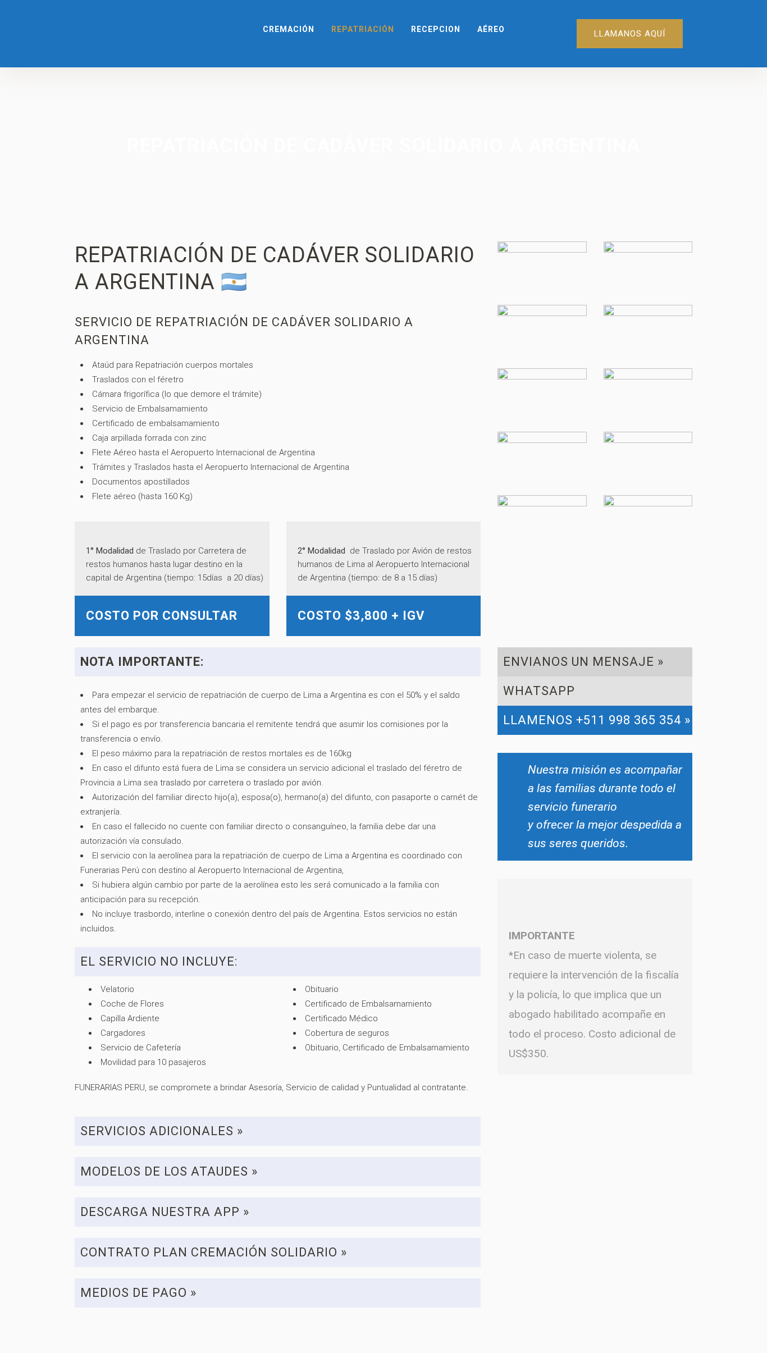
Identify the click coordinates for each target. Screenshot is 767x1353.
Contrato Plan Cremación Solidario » (213, 1252)
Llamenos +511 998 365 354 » (597, 720)
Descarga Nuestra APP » (164, 1212)
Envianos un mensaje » (583, 662)
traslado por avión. (288, 783)
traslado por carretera (202, 783)
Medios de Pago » (138, 1293)
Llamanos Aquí (629, 34)
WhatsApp (539, 691)
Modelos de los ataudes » (169, 1171)
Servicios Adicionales (157, 1131)
